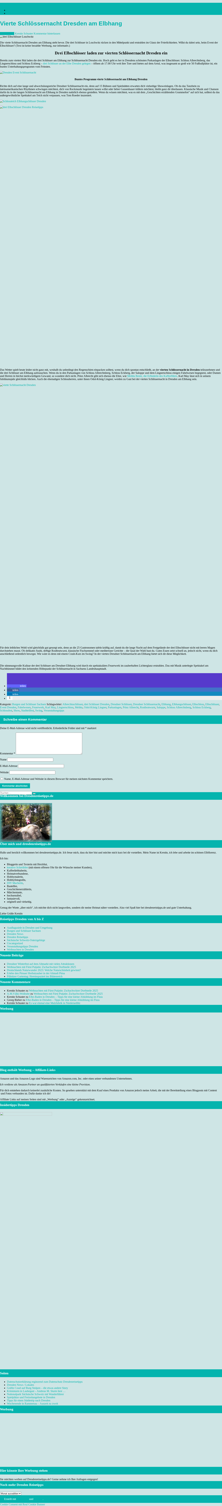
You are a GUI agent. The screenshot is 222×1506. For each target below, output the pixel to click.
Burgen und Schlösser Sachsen (29, 704)
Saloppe (161, 707)
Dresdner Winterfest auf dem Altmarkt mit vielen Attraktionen (40, 963)
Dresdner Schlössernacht (146, 704)
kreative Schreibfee (17, 867)
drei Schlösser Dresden (96, 704)
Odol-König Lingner (95, 707)
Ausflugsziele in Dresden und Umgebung (29, 927)
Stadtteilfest (27, 710)
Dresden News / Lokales (20, 1384)
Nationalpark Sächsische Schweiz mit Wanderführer (35, 1394)
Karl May (50, 707)
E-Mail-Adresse (8, 765)
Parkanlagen (114, 707)
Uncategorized (15, 943)
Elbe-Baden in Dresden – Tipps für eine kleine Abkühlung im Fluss (66, 996)
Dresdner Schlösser (121, 704)
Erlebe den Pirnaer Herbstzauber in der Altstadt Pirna (36, 973)
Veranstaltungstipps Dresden (22, 946)
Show (17, 710)
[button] (17, 685)
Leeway (38, 1499)
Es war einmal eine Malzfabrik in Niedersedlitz (54, 1003)
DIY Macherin (15, 883)
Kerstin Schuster (24, 33)
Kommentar (7, 753)
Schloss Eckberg (202, 707)
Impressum (13, 10)
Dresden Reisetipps (17, 937)
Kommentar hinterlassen (47, 33)
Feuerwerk (38, 707)
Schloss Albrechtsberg (179, 707)
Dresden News (15, 933)
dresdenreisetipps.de (11, 4)
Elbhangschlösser (181, 704)
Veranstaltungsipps (54, 710)
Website (4, 772)
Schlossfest (6, 710)
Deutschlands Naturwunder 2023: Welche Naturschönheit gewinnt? (44, 970)
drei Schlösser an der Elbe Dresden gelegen (67, 63)
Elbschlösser (212, 704)
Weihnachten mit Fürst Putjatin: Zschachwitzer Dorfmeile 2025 (41, 967)
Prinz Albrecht (131, 707)
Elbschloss (198, 704)
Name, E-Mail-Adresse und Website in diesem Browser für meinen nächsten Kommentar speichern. (58, 778)
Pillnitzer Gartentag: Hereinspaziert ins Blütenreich (34, 976)
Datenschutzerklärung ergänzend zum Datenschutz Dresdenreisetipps (45, 1381)
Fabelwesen (24, 707)
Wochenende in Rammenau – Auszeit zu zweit (32, 1403)
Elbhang (166, 704)
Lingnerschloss (65, 707)
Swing (38, 710)
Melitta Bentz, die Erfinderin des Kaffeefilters (152, 376)
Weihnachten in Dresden (20, 949)
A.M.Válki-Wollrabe (18, 993)
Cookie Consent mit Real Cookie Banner (22, 1504)
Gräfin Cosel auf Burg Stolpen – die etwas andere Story (37, 1387)
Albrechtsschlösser (72, 704)
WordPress (22, 1499)
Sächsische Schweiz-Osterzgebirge (26, 940)
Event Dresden (8, 707)
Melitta (79, 707)
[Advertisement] (111, 1043)
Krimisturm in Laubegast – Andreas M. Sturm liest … (36, 1391)
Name (3, 759)
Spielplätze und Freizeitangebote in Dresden (31, 1397)
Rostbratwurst (147, 707)
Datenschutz (13, 13)
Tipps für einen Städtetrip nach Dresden (28, 1400)
